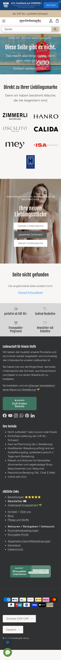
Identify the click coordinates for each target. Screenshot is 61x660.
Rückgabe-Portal (18, 534)
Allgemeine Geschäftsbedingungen (29, 541)
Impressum (14, 545)
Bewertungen (16, 497)
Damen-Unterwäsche (30, 225)
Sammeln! (51, 5)
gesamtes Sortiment (31, 234)
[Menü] (3, 21)
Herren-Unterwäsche (30, 243)
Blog (11, 515)
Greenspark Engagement (23, 505)
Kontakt (12, 511)
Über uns (25, 511)
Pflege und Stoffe (18, 519)
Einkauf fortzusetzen (30, 292)
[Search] (55, 29)
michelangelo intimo (19, 638)
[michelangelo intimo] (30, 21)
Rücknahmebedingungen (23, 530)
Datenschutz (15, 549)
